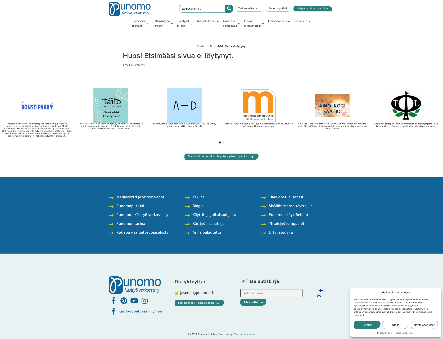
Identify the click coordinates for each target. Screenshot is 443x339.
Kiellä (395, 325)
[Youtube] (134, 300)
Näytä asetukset (424, 325)
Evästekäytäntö (384, 333)
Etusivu (201, 46)
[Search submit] (229, 9)
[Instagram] (144, 300)
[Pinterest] (123, 300)
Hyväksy (367, 325)
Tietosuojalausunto (403, 333)
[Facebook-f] (113, 300)
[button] (141, 24)
